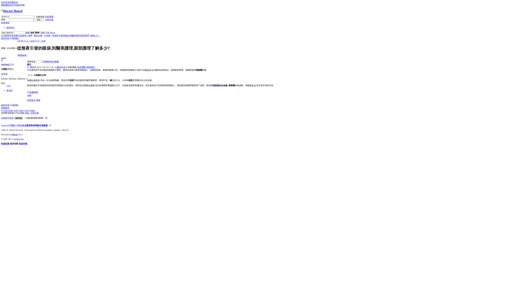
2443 (3, 64)
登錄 (27, 113)
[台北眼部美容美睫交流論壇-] (11, 11)
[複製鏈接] (22, 55)
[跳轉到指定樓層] (50, 61)
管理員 (4, 74)
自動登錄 (40, 17)
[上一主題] (29, 41)
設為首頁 (5, 2)
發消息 (9, 90)
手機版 (12, 125)
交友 (47, 32)
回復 (29, 95)
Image (10, 110)
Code (26, 110)
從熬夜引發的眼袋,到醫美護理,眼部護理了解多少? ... (76, 35)
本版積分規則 (7, 118)
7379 (11, 64)
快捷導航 (5, 23)
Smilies (32, 110)
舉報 (38, 100)
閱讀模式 (91, 67)
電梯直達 (31, 61)
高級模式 (5, 108)
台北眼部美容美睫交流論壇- (14, 35)
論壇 (10, 27)
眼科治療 (38, 35)
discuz (52, 32)
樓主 (29, 64)
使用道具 (31, 100)
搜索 (27, 32)
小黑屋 (19, 125)
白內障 (47, 35)
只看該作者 (60, 67)
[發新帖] (14, 38)
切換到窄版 (19, 5)
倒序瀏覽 (81, 67)
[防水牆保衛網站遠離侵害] (50, 125)
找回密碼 (49, 17)
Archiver (4, 125)
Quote (21, 110)
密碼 (3, 20)
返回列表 (5, 38)
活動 (43, 32)
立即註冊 (49, 20)
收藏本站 (13, 2)
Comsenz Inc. (18, 139)
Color (5, 110)
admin (3, 58)
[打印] (20, 41)
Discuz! (15, 134)
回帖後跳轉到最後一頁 (36, 118)
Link (16, 110)
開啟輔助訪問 (7, 5)
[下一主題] (40, 41)
